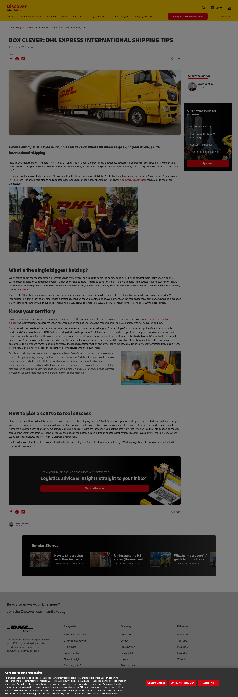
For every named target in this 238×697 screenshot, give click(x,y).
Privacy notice (99, 693)
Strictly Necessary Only (182, 683)
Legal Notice (112, 693)
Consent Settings (156, 683)
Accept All (208, 683)
